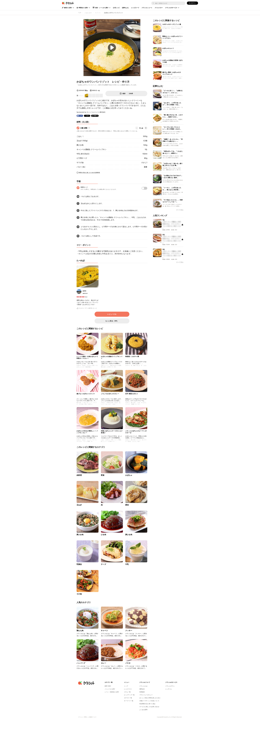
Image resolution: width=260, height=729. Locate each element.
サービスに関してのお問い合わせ (149, 706)
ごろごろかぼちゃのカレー (110, 393)
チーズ (103, 564)
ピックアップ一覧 (129, 695)
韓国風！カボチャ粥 (132, 356)
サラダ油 (80, 163)
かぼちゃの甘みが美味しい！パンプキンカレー (87, 432)
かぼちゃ (128, 475)
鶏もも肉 (80, 630)
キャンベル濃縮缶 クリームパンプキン (91, 149)
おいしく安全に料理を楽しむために (150, 698)
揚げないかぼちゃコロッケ (86, 393)
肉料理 (79, 475)
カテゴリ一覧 (128, 698)
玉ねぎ (79, 505)
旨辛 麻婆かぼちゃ (131, 393)
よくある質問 (143, 709)
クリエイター (159, 7)
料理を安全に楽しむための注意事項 (89, 172)
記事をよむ (125, 7)
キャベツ (104, 630)
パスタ (128, 663)
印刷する (96, 115)
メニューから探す (110, 689)
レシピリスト (128, 689)
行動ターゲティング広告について (149, 701)
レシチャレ (168, 689)
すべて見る (179, 210)
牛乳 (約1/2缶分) (83, 154)
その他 (79, 594)
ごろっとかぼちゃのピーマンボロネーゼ (136, 432)
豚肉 (127, 505)
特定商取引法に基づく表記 (147, 704)
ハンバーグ (81, 663)
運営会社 (142, 689)
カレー (103, 663)
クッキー (128, 630)
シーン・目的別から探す (112, 692)
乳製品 (79, 564)
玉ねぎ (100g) (82, 141)
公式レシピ (116, 7)
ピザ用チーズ (82, 158)
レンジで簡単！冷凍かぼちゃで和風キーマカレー (87, 357)
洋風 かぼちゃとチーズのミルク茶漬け (112, 432)
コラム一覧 (127, 692)
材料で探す (108, 686)
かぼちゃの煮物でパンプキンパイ (111, 357)
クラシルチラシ (170, 686)
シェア (80, 115)
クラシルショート (147, 7)
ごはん (79, 136)
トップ (126, 686)
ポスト (88, 115)
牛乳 (127, 564)
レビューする (111, 314)
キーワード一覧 (128, 701)
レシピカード (135, 7)
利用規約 (142, 692)
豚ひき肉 (80, 145)
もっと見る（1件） (111, 321)
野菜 (102, 475)
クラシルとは (143, 686)
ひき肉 (103, 535)
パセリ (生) (81, 167)
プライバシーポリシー (146, 695)
